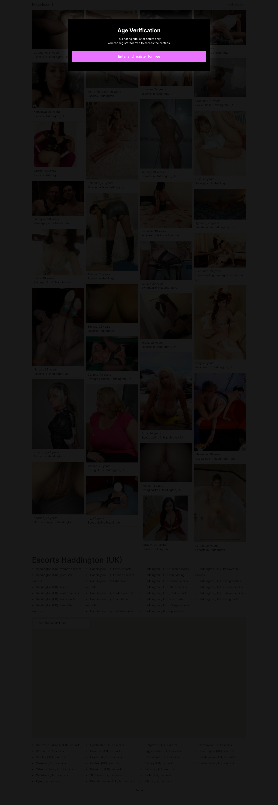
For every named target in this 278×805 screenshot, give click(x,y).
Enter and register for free (139, 56)
